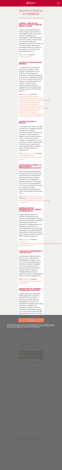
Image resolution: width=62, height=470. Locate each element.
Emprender (26, 94)
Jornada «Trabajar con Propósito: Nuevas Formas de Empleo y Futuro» (30, 24)
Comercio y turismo (29, 153)
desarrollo (29, 104)
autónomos (30, 96)
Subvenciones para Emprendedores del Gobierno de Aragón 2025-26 (30, 209)
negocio (26, 116)
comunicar (32, 100)
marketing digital (30, 114)
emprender (40, 200)
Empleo (25, 55)
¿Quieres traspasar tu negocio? (28, 122)
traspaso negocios (30, 157)
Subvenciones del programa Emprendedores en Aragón (30, 289)
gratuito (29, 110)
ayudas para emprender (31, 98)
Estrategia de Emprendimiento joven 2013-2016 (31, 251)
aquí (38, 327)
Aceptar (31, 320)
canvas (26, 100)
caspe (24, 200)
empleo (29, 56)
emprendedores (30, 108)
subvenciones (34, 116)
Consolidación (40, 100)
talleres (41, 116)
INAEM (30, 112)
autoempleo (22, 56)
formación (50, 243)
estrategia (39, 108)
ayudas (36, 198)
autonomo (35, 243)
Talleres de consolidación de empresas (30, 63)
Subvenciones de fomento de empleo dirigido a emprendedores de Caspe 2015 (30, 166)
